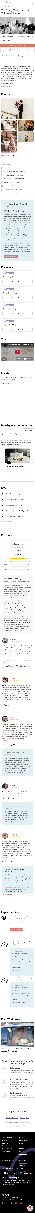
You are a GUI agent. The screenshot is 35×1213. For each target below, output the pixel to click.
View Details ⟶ (12, 469)
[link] (2, 1203)
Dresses (21, 1143)
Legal (20, 1199)
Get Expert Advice (16, 929)
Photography (22, 1146)
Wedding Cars (24, 1118)
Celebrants (21, 1148)
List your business (8, 1188)
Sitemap (8, 1199)
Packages (21, 56)
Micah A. (8, 745)
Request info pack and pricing (17, 45)
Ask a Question (23, 1163)
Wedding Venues (23, 1140)
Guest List (5, 1143)
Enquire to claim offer (10, 256)
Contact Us (22, 1165)
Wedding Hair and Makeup (17, 1126)
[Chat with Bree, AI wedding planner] (30, 1208)
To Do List (4, 1140)
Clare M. (8, 705)
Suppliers (21, 1137)
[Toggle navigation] (3, 3)
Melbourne (6, 6)
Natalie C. (8, 798)
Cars (20, 1151)
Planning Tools (7, 1137)
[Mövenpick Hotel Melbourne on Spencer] (17, 455)
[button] (17, 494)
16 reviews (9, 36)
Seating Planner (6, 1146)
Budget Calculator (7, 1148)
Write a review (17, 554)
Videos (29, 56)
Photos (13, 56)
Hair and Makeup (23, 1154)
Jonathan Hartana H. (17, 666)
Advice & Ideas (23, 1160)
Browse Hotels (28, 430)
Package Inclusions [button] (17, 282)
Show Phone (6, 40)
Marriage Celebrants (12, 1118)
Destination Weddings (8, 1160)
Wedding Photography (12, 1122)
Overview (5, 56)
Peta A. (7, 861)
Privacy (14, 1199)
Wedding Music (25, 1122)
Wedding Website (7, 1151)
